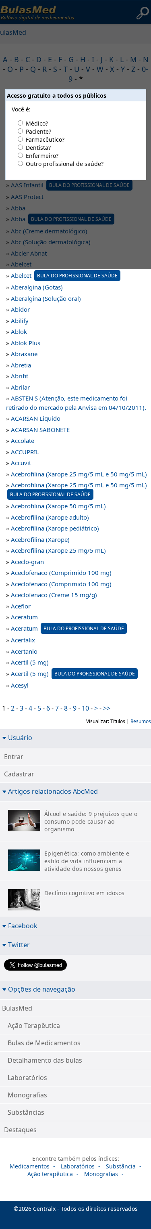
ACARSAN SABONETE (40, 430)
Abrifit (19, 376)
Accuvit (21, 463)
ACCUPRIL (25, 452)
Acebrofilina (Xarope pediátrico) (55, 528)
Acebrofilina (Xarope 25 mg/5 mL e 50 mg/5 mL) (79, 474)
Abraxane (24, 354)
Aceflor (21, 606)
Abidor (20, 309)
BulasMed (17, 1008)
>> (106, 708)
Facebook (22, 925)
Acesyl (20, 685)
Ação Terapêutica (34, 1025)
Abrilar (20, 387)
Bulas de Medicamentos (44, 1042)
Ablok (19, 331)
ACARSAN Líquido (35, 418)
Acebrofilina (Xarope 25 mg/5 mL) (58, 550)
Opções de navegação (41, 989)
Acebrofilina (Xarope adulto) (50, 517)
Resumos (140, 721)
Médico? (37, 123)
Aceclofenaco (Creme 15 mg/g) (54, 595)
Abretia (21, 365)
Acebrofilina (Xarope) (40, 539)
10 (85, 708)
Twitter (19, 944)
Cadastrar (19, 774)
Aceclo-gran (27, 562)
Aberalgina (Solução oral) (46, 298)
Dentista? (38, 147)
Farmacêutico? (45, 139)
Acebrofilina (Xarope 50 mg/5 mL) (58, 506)
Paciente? (38, 131)
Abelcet (64, 275)
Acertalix (23, 640)
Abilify (20, 321)
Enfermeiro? (42, 155)
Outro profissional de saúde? (64, 164)
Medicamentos (30, 1166)
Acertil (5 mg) (30, 662)
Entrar (13, 756)
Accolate (22, 440)
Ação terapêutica (50, 1174)
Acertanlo (24, 651)
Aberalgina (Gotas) (37, 287)
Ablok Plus (25, 343)
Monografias (27, 1095)
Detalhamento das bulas (45, 1060)
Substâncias (26, 1112)
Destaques (20, 1129)
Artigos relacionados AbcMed (53, 791)
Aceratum (24, 617)
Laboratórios (27, 1077)
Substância (121, 1166)
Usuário (20, 737)
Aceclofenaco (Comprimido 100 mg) (61, 572)
